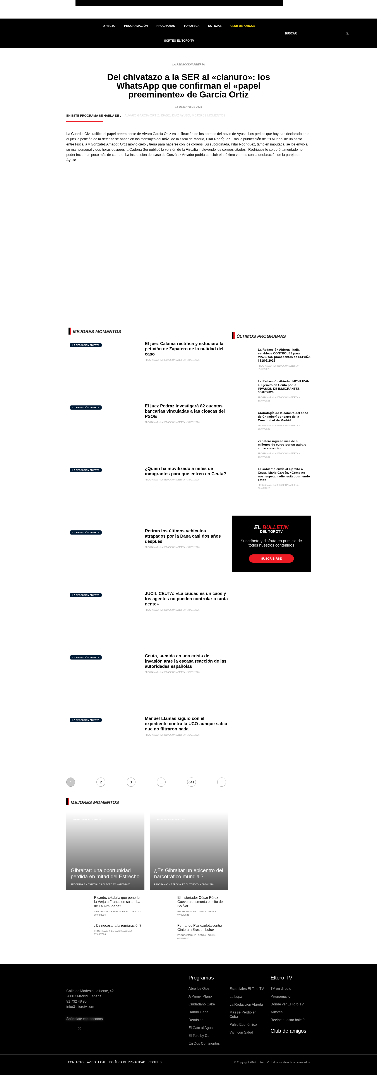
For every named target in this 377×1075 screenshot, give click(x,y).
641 (191, 782)
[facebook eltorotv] (68, 1028)
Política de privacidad (127, 1062)
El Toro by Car (199, 1035)
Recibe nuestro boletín (288, 1020)
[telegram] (371, 33)
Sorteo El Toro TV (179, 40)
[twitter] (347, 33)
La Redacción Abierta (188, 64)
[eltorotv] (95, 979)
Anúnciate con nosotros (84, 1019)
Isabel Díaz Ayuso (175, 115)
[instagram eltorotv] (101, 1028)
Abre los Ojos (198, 988)
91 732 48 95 (76, 1001)
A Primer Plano (200, 996)
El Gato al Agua (200, 1028)
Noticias (215, 25)
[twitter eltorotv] (79, 1028)
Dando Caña (198, 1012)
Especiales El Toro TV (87, 819)
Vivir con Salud (241, 1032)
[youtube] (355, 33)
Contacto (76, 1062)
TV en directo (281, 988)
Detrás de (196, 1020)
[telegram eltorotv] (113, 1028)
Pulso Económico (243, 1024)
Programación (136, 25)
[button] (293, 33)
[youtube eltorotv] (90, 1028)
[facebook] (339, 33)
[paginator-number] (221, 782)
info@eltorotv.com (80, 1006)
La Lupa (236, 996)
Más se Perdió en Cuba (243, 1014)
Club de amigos (288, 1031)
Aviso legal (96, 1062)
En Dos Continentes (204, 1043)
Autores (277, 1012)
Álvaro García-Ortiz (142, 115)
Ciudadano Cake (201, 1004)
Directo (109, 25)
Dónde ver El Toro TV (287, 1004)
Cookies (155, 1062)
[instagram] (363, 33)
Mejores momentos (208, 115)
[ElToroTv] (188, 9)
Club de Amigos (242, 25)
